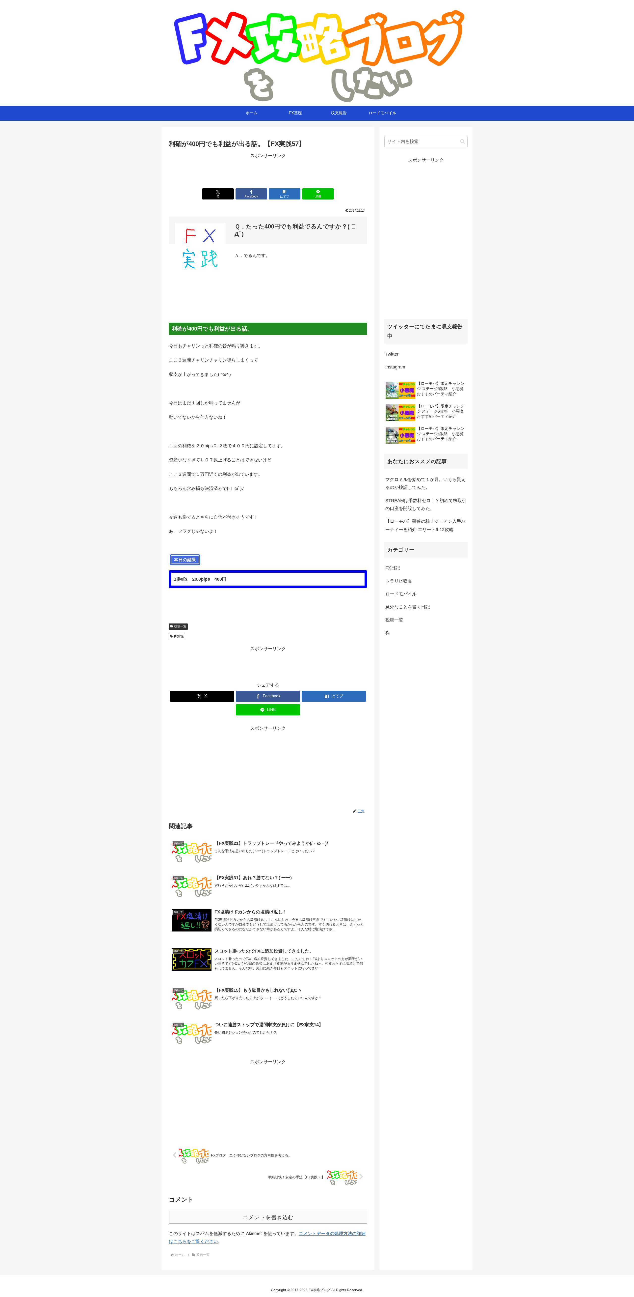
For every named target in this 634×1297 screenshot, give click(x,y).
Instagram (395, 367)
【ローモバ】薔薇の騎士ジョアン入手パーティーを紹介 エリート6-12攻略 (425, 525)
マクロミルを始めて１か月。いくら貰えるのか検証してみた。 (425, 483)
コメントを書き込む (268, 1217)
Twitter (391, 354)
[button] (462, 141)
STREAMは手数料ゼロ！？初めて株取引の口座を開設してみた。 (425, 504)
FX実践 (179, 636)
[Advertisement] (268, 171)
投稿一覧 (180, 626)
